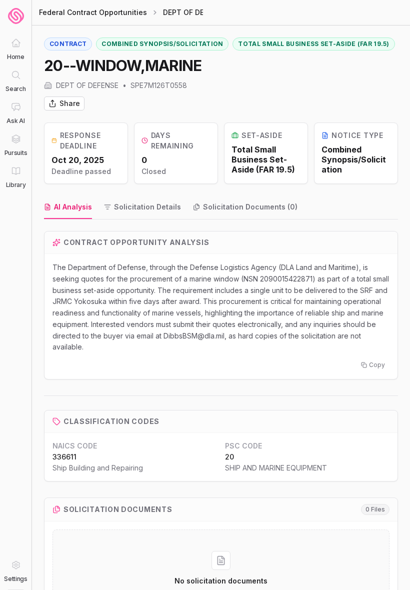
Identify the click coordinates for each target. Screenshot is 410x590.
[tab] (68, 207)
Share (70, 103)
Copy (377, 364)
